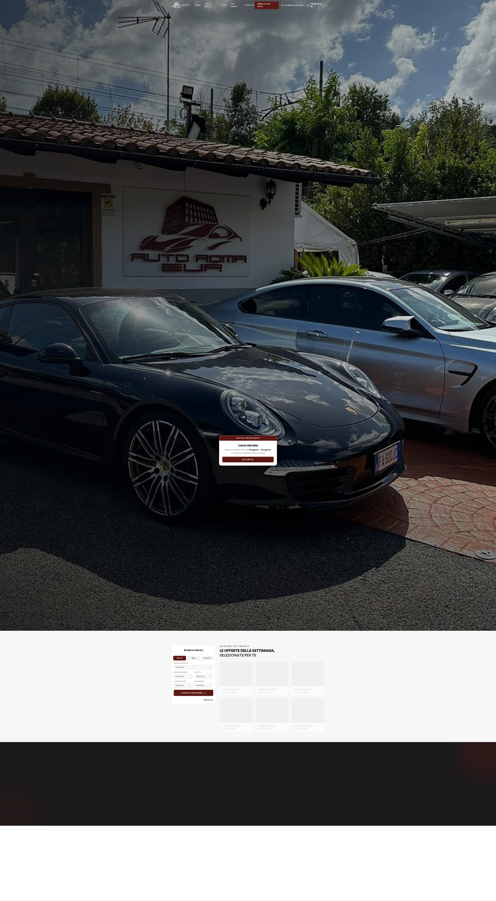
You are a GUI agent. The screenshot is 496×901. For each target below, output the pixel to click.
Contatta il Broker (246, 805)
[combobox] (193, 667)
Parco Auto (208, 5)
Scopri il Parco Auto (235, 332)
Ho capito (248, 459)
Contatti (250, 5)
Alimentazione (180, 681)
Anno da (197, 672)
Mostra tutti (208, 700)
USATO (180, 658)
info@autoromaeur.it (294, 5)
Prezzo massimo (180, 672)
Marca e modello (181, 663)
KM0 (193, 658)
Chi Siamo (234, 5)
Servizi (185, 5)
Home (198, 5)
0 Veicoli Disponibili (192, 693)
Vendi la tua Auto (263, 5)
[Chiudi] (493, 3)
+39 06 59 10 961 (315, 5)
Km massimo (199, 681)
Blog (224, 5)
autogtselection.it (257, 814)
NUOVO (207, 658)
